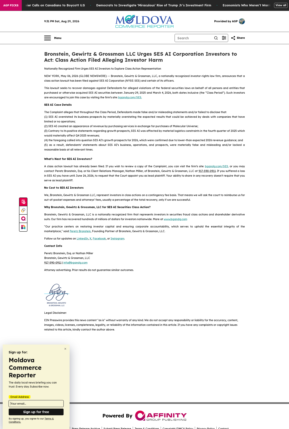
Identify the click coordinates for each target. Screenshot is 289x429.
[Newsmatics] (23, 227)
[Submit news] (23, 202)
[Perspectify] (23, 210)
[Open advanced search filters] (224, 38)
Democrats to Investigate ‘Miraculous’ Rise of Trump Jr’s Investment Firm (153, 5)
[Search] (216, 38)
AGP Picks (10, 5)
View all (281, 5)
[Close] (65, 348)
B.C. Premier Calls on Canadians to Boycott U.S (49, 5)
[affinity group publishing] (23, 219)
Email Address (19, 397)
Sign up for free (36, 412)
